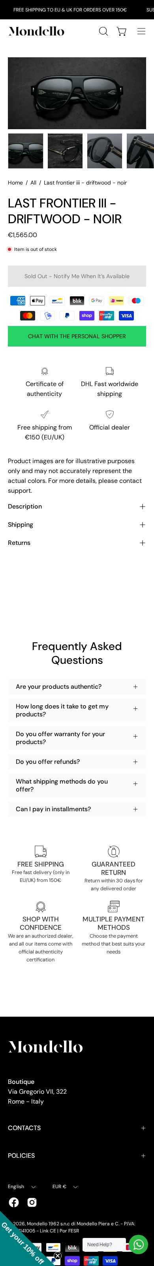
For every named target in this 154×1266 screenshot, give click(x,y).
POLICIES (21, 1155)
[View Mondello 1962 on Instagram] (32, 1202)
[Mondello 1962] (37, 31)
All (33, 182)
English (16, 1186)
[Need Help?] (138, 1244)
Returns (19, 543)
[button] (27, 1238)
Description (25, 506)
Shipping (20, 524)
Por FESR (69, 1231)
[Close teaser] (58, 1256)
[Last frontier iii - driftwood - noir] (25, 151)
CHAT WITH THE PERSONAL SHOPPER (77, 336)
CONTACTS (24, 1128)
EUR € (59, 1186)
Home (15, 182)
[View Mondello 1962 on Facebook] (14, 1202)
